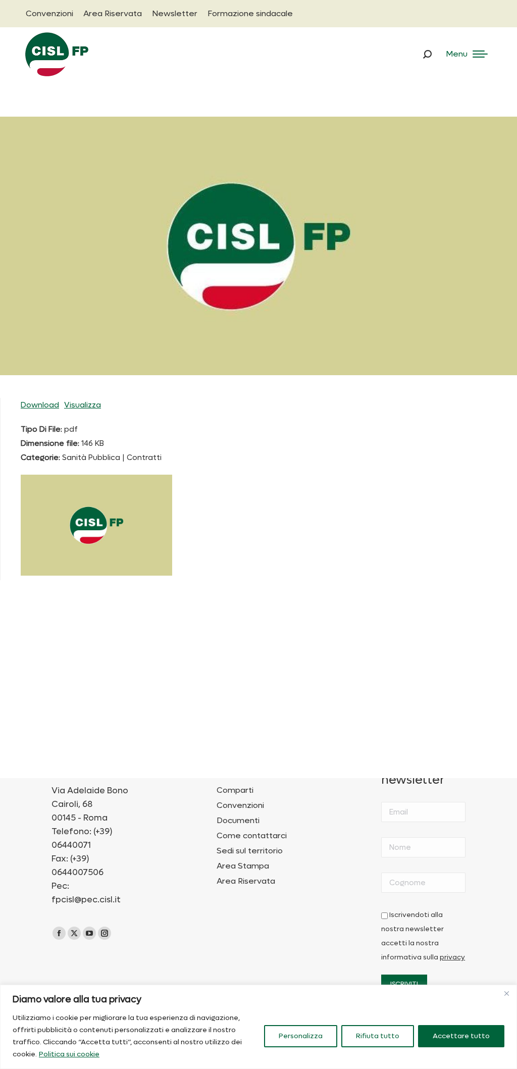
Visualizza (82, 405)
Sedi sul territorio (250, 851)
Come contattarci (252, 836)
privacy (452, 957)
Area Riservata (246, 881)
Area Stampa (243, 866)
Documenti (238, 821)
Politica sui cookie (69, 1054)
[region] (258, 1027)
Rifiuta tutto (377, 1036)
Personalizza (301, 1036)
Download (40, 405)
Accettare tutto (461, 1036)
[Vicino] (506, 993)
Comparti (235, 790)
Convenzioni (240, 805)
